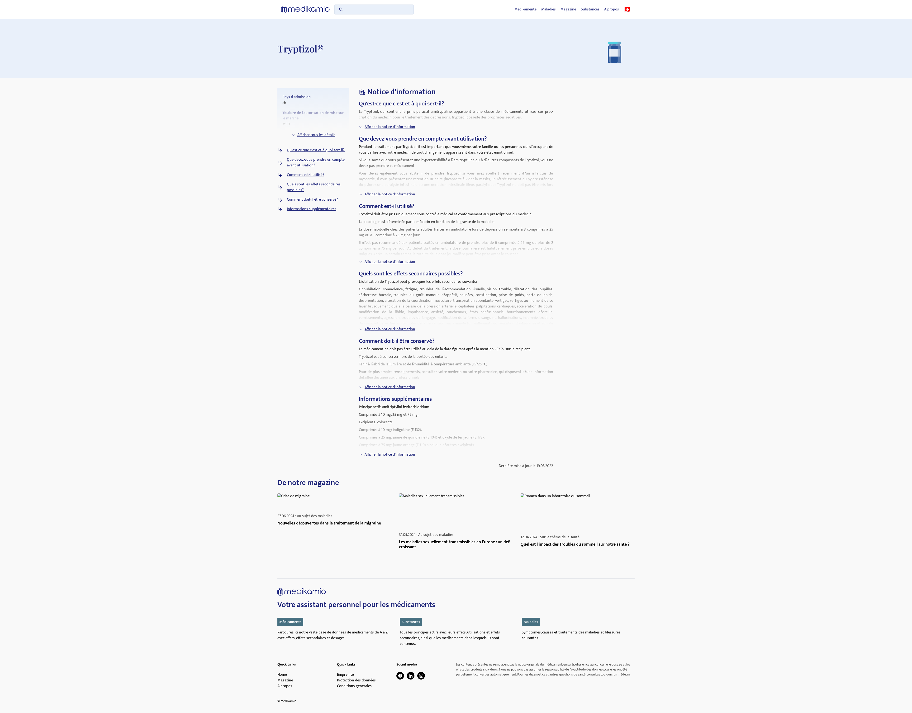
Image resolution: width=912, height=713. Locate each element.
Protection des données (356, 680)
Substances (590, 9)
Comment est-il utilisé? (305, 175)
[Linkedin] (410, 676)
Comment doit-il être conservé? (312, 200)
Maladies (548, 9)
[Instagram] (421, 676)
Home (282, 675)
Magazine (568, 9)
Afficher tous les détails (316, 135)
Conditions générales (354, 686)
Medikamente (525, 9)
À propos (284, 686)
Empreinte (345, 675)
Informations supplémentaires (311, 209)
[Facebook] (400, 676)
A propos (611, 9)
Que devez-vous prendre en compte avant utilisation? (316, 162)
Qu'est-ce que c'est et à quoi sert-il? (316, 150)
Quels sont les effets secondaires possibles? (314, 187)
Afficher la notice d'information (390, 127)
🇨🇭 (627, 9)
